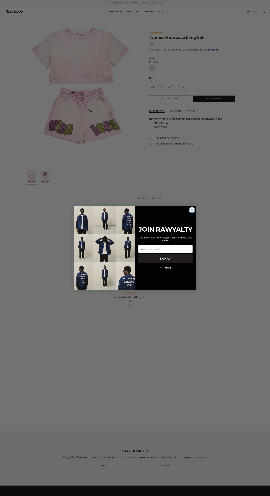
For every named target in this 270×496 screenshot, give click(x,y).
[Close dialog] (192, 210)
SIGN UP (165, 258)
